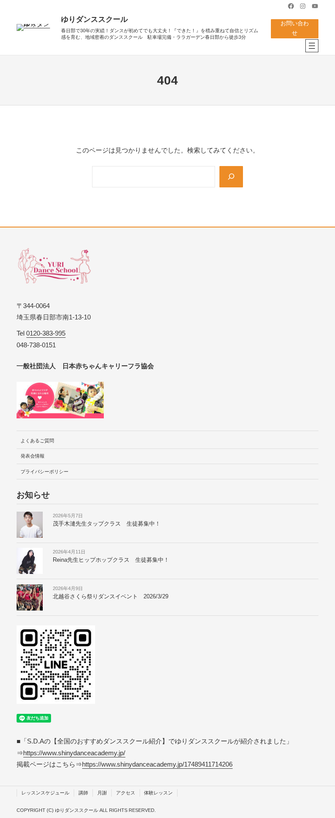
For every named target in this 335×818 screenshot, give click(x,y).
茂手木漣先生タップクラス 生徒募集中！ (107, 524)
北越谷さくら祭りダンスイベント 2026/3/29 (110, 597)
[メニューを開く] (311, 45)
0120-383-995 (45, 333)
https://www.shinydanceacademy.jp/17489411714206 (157, 764)
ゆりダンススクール (94, 19)
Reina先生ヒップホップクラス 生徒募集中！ (111, 560)
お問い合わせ (294, 28)
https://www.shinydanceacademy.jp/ (74, 753)
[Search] (231, 176)
